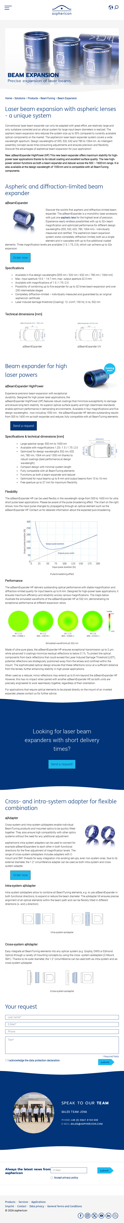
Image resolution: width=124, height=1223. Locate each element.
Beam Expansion (67, 98)
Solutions (20, 98)
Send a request (23, 426)
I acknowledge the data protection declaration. (34, 1060)
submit (105, 1062)
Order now (20, 258)
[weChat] (116, 1217)
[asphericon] (61, 14)
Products (33, 98)
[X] (95, 1217)
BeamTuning (48, 98)
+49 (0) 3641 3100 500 (84, 1120)
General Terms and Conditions (64, 1206)
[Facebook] (81, 1217)
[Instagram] (88, 1217)
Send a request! (62, 764)
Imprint (9, 1206)
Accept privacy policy (66, 1177)
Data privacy (37, 1206)
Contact (21, 1206)
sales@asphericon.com (87, 1124)
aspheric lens (68, 217)
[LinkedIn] (109, 1217)
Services (23, 1201)
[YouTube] (102, 1217)
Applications (38, 1201)
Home (8, 98)
